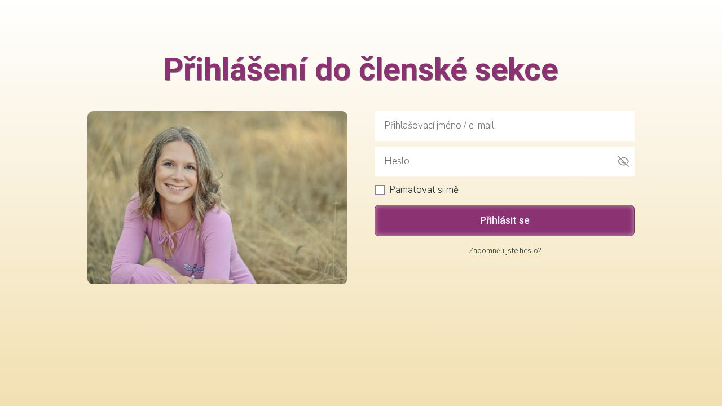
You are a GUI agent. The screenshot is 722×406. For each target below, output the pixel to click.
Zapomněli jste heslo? (505, 251)
